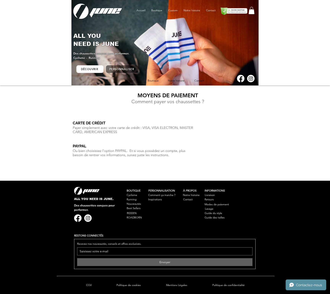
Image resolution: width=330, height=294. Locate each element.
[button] (251, 10)
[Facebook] (240, 78)
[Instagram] (251, 78)
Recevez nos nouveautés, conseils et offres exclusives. (109, 243)
